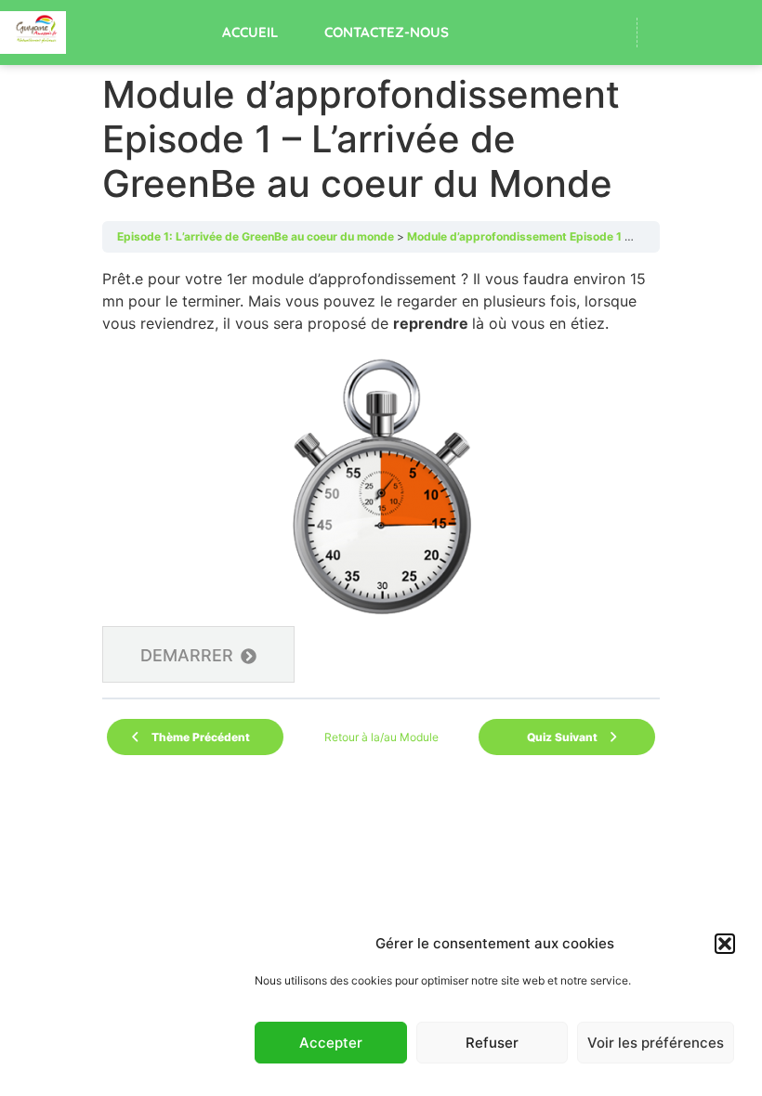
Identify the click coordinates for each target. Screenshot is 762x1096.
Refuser (492, 1042)
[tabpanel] (381, 475)
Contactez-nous (386, 32)
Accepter (330, 1042)
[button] (725, 943)
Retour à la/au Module (381, 737)
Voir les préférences (655, 1042)
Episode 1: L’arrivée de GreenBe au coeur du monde (255, 236)
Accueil (250, 32)
